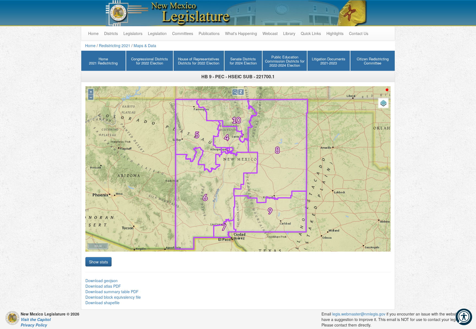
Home (90, 45)
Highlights (335, 33)
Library (289, 33)
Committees (182, 33)
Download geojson (101, 280)
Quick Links (311, 33)
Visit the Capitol (36, 319)
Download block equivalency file (113, 297)
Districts (111, 33)
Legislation (157, 33)
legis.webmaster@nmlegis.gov (358, 314)
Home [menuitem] (93, 33)
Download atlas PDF (103, 286)
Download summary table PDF (112, 291)
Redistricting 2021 (114, 45)
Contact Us (358, 33)
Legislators (132, 33)
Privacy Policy (34, 325)
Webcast (270, 33)
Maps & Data (145, 45)
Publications (209, 33)
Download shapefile (102, 302)
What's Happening (241, 33)
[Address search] (235, 92)
